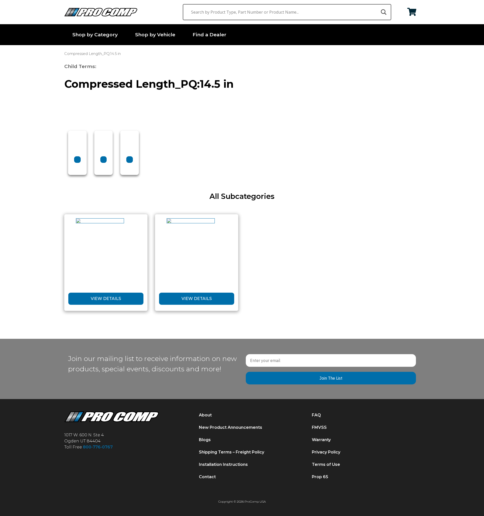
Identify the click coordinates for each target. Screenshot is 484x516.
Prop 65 (320, 477)
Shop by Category (95, 35)
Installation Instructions (223, 465)
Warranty (321, 440)
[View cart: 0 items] (412, 12)
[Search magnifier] (383, 12)
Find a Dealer (209, 35)
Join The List (330, 378)
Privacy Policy (326, 452)
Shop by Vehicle (155, 35)
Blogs (205, 440)
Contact (207, 477)
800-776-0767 (98, 447)
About (205, 415)
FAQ (316, 415)
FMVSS (319, 428)
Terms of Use (326, 465)
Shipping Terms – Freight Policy (231, 452)
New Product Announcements (230, 428)
